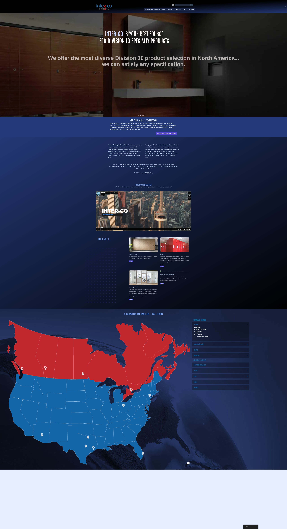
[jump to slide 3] (143, 115)
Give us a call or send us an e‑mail (130, 129)
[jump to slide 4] (145, 115)
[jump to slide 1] (140, 115)
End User (170, 9)
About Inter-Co (149, 9)
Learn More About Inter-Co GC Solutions (166, 133)
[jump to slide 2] (142, 115)
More (131, 261)
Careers (185, 9)
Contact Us (191, 9)
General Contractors (159, 9)
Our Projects (178, 9)
